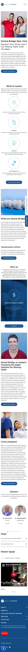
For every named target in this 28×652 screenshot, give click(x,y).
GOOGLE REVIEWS (9, 558)
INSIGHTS (4, 610)
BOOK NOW (4, 633)
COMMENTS (17, 558)
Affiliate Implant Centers (11, 613)
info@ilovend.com (6, 643)
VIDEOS (2, 558)
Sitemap (3, 622)
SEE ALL (3, 589)
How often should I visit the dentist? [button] (11, 538)
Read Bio (7, 523)
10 (21, 531)
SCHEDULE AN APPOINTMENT (9, 71)
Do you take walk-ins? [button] (7, 544)
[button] (3, 648)
